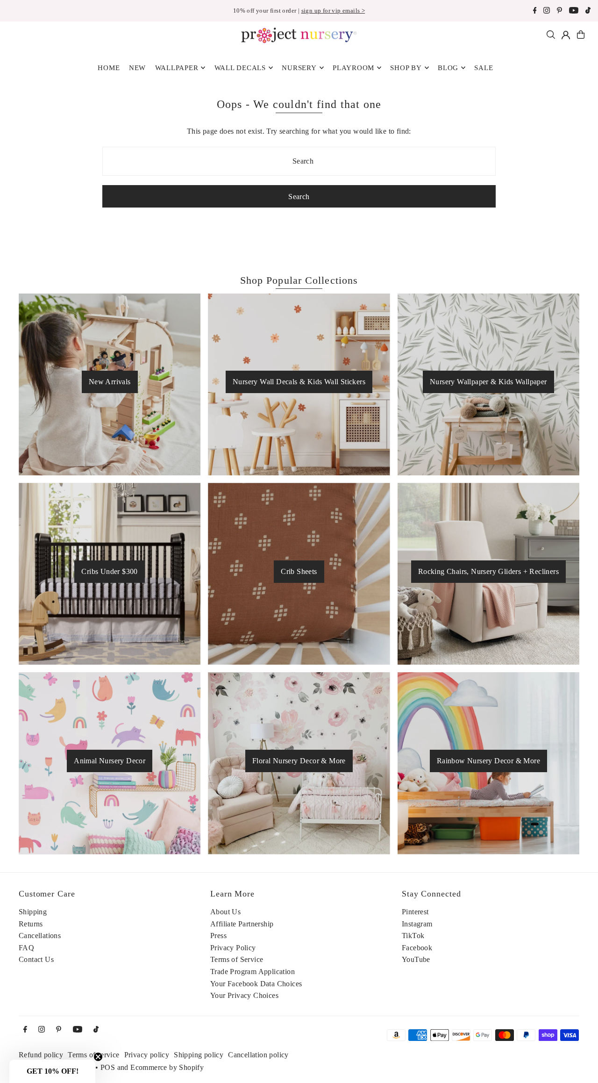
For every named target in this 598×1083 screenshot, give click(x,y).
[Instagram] (546, 11)
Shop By (405, 68)
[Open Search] (551, 34)
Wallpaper (177, 68)
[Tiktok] (588, 11)
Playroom (353, 68)
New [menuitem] (137, 68)
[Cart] (580, 34)
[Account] (566, 35)
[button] (52, 1071)
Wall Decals (240, 68)
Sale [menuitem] (483, 68)
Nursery (299, 68)
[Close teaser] (98, 1056)
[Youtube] (573, 11)
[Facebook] (535, 11)
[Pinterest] (559, 11)
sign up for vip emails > (333, 10)
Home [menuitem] (109, 68)
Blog (448, 68)
